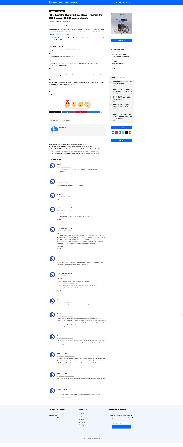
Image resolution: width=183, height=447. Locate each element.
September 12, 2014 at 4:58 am (65, 356)
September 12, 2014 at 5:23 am (65, 376)
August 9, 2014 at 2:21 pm (64, 230)
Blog (61, 2)
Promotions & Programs (119, 66)
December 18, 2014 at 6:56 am (65, 392)
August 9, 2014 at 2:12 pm (64, 210)
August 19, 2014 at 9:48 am (64, 260)
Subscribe (121, 427)
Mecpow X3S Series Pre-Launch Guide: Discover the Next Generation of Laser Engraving (74, 153)
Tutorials (114, 68)
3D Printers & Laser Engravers (121, 47)
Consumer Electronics (119, 52)
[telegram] (120, 132)
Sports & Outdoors (117, 59)
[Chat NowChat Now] (181, 314)
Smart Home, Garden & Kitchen (120, 54)
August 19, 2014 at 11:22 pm (64, 276)
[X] (126, 2)
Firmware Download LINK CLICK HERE (59, 34)
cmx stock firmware (54, 120)
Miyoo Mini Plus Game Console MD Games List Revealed (122, 82)
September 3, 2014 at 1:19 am (65, 316)
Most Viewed (113, 78)
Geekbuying (58, 21)
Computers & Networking (120, 49)
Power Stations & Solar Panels (120, 56)
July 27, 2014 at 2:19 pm (63, 196)
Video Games (115, 61)
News (67, 2)
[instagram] (129, 2)
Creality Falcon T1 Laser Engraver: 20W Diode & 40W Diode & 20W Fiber (69, 144)
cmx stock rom (66, 120)
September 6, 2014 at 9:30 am (65, 338)
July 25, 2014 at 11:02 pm (64, 182)
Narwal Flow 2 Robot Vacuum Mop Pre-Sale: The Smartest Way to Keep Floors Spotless (73, 151)
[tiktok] (123, 132)
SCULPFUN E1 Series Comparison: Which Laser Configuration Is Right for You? (70, 146)
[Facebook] (117, 2)
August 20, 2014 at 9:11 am (64, 302)
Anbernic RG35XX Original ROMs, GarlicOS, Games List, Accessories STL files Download (122, 116)
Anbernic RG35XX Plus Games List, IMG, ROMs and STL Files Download (122, 90)
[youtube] (120, 2)
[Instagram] (123, 2)
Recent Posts (122, 78)
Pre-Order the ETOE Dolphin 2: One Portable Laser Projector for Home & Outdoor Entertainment (76, 148)
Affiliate (74, 2)
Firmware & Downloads (57, 11)
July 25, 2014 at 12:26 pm (64, 167)
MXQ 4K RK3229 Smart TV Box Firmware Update (121, 98)
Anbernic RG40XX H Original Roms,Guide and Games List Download (121, 106)
